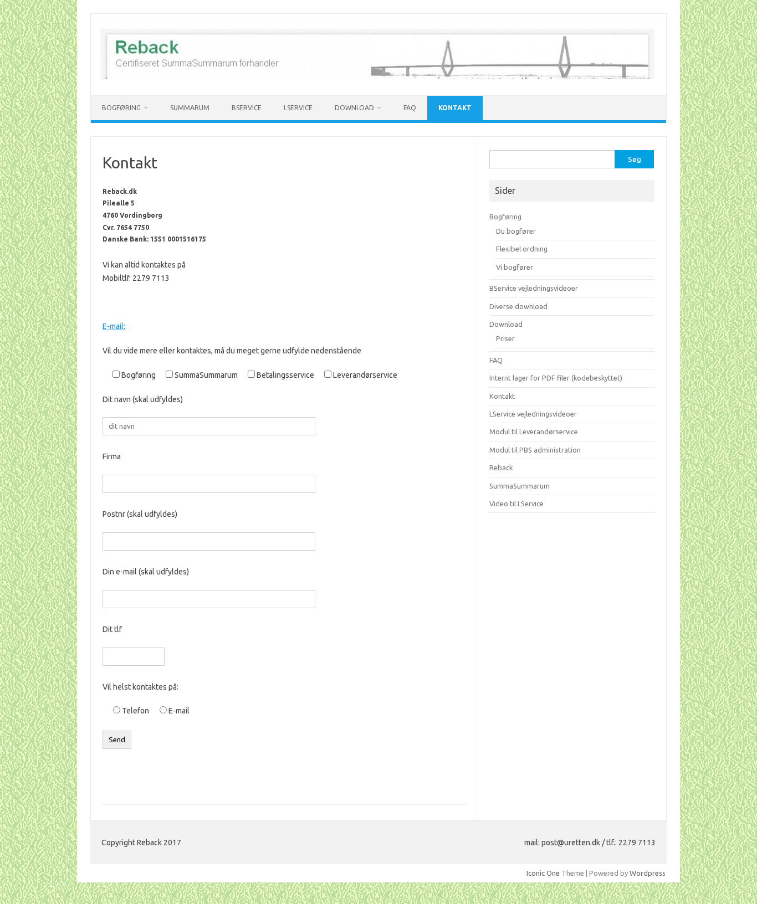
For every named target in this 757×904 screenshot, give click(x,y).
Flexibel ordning (522, 249)
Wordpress (648, 873)
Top (730, 877)
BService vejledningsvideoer (533, 288)
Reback (501, 467)
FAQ (409, 107)
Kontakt (455, 107)
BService (247, 107)
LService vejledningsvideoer (533, 414)
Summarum (189, 107)
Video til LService (516, 503)
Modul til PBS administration (535, 450)
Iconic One (543, 873)
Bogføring (121, 107)
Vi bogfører (514, 267)
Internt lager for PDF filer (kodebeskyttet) (555, 378)
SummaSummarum (519, 486)
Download (354, 107)
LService (298, 107)
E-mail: (114, 326)
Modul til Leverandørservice (533, 431)
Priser (505, 338)
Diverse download (518, 306)
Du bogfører (516, 231)
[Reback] (377, 76)
